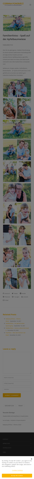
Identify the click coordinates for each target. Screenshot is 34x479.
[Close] (31, 459)
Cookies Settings (17, 470)
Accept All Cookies (17, 475)
